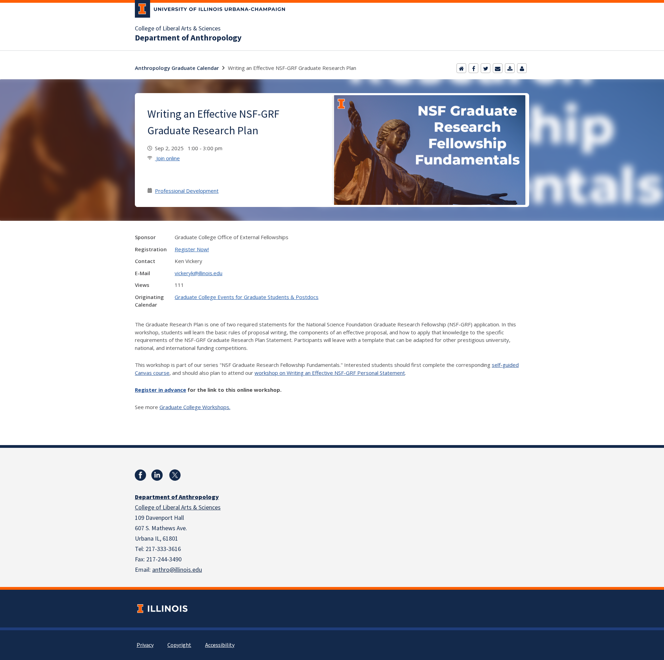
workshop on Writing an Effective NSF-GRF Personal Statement (330, 372)
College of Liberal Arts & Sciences (178, 29)
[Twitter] (485, 68)
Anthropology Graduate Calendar (177, 67)
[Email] (497, 68)
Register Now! (192, 249)
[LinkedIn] (157, 475)
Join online (167, 158)
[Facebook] (473, 68)
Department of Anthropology (188, 38)
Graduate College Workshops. (194, 407)
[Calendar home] (461, 68)
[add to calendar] (510, 68)
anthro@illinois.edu (177, 570)
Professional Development (187, 190)
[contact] (522, 68)
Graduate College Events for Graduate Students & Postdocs (247, 296)
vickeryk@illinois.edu (198, 273)
